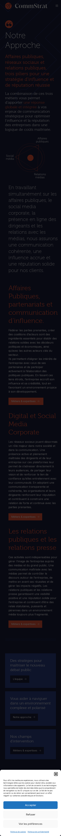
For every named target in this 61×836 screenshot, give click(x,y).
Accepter (30, 805)
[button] (56, 774)
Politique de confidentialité (38, 832)
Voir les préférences (30, 823)
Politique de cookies (18, 832)
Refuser (30, 814)
